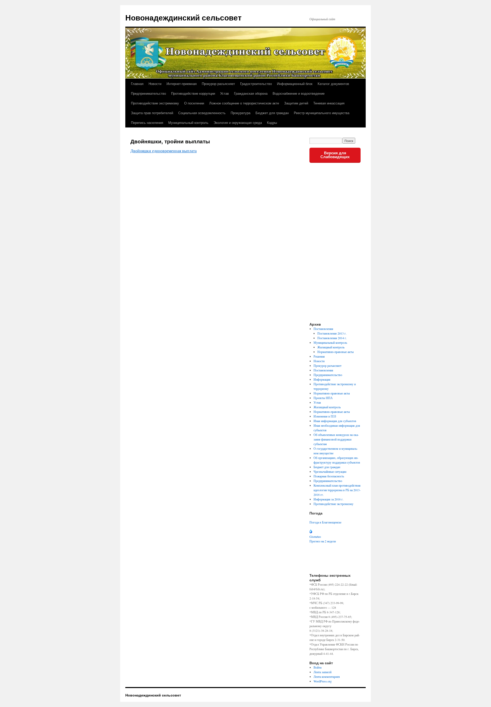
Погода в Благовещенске (325, 522)
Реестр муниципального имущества (321, 112)
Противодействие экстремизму (155, 103)
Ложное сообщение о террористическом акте (244, 103)
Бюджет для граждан (272, 112)
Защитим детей (296, 103)
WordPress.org (323, 681)
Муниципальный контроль (188, 122)
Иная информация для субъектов (335, 421)
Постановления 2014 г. (332, 338)
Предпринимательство (148, 93)
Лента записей (322, 672)
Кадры (272, 122)
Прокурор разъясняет (218, 83)
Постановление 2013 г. (332, 333)
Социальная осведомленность (202, 112)
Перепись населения (147, 122)
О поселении (194, 103)
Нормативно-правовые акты (335, 352)
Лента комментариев (327, 676)
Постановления (323, 329)
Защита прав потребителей (152, 112)
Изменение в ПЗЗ (325, 416)
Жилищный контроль (330, 347)
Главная (137, 83)
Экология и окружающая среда (238, 122)
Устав (224, 93)
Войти (317, 667)
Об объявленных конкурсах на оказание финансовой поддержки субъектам (336, 439)
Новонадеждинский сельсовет (183, 17)
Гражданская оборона (250, 93)
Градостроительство (256, 83)
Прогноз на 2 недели (322, 541)
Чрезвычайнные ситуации (330, 471)
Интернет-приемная (181, 83)
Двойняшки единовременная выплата (163, 150)
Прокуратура (240, 112)
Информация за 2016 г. (328, 499)
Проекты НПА (323, 398)
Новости (155, 83)
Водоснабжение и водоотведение (299, 93)
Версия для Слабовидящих (335, 155)
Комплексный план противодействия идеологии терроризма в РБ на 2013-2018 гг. (337, 490)
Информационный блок (295, 83)
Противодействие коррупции (193, 93)
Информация (322, 379)
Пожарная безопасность (329, 476)
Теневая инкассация (328, 103)
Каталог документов (333, 83)
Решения (319, 356)
